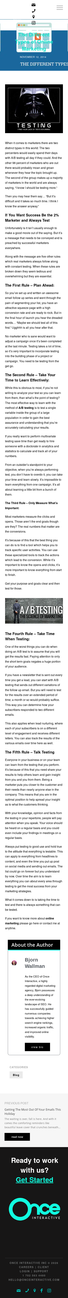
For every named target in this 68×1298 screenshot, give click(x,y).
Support (41, 1271)
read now (17, 1137)
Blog (16, 1075)
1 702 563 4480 (34, 1275)
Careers (26, 1267)
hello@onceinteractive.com (34, 1279)
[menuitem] (58, 12)
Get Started (34, 1179)
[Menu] (58, 12)
